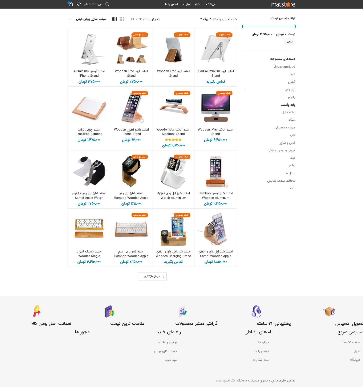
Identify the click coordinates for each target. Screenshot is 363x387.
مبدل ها (289, 173)
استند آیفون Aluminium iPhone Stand (89, 73)
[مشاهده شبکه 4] (114, 19)
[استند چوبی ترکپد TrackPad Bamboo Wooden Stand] (89, 107)
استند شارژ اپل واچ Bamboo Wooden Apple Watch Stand (131, 198)
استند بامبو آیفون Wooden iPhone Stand (131, 132)
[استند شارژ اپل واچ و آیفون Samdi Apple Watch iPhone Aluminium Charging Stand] (89, 171)
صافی (289, 42)
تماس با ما (261, 351)
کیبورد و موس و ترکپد (281, 150)
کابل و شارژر (287, 142)
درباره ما (263, 342)
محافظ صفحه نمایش (281, 180)
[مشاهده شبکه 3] (122, 19)
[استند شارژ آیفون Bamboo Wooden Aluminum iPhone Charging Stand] (216, 171)
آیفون (291, 82)
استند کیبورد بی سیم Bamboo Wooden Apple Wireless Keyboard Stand (131, 258)
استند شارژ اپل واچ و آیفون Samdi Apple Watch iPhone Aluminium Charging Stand (89, 200)
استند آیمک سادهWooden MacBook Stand (173, 132)
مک (292, 188)
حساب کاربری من (165, 351)
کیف (292, 157)
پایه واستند (288, 104)
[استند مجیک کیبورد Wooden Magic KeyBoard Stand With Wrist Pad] (89, 229)
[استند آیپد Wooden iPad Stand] (173, 49)
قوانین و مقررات (167, 342)
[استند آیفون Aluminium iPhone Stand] (89, 49)
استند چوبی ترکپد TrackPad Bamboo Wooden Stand (89, 134)
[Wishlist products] (79, 4)
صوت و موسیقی (285, 127)
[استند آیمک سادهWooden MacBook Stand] (173, 107)
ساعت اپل (288, 112)
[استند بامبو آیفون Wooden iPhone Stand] (131, 107)
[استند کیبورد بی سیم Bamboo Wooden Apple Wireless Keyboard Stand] (131, 229)
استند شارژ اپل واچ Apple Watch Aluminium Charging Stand (173, 198)
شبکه (292, 120)
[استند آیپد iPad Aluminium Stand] (216, 49)
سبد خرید (171, 360)
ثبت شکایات (260, 360)
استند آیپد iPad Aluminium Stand (216, 73)
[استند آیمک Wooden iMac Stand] (216, 107)
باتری (291, 97)
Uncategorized (284, 66)
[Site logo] (283, 4)
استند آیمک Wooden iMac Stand (215, 132)
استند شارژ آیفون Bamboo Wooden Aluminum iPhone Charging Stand (216, 198)
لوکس (291, 165)
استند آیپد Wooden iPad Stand (173, 73)
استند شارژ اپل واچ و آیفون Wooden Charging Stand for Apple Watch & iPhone (173, 258)
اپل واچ (290, 89)
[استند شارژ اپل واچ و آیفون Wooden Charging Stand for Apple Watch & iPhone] (173, 229)
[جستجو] (107, 4)
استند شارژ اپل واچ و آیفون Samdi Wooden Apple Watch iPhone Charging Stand (216, 258)
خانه (234, 19)
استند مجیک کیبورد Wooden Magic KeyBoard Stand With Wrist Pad (89, 258)
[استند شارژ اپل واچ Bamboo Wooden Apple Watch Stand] (131, 171)
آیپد (292, 74)
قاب (292, 135)
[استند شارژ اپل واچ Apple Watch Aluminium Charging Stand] (173, 171)
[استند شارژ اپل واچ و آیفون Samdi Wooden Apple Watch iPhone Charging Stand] (216, 229)
